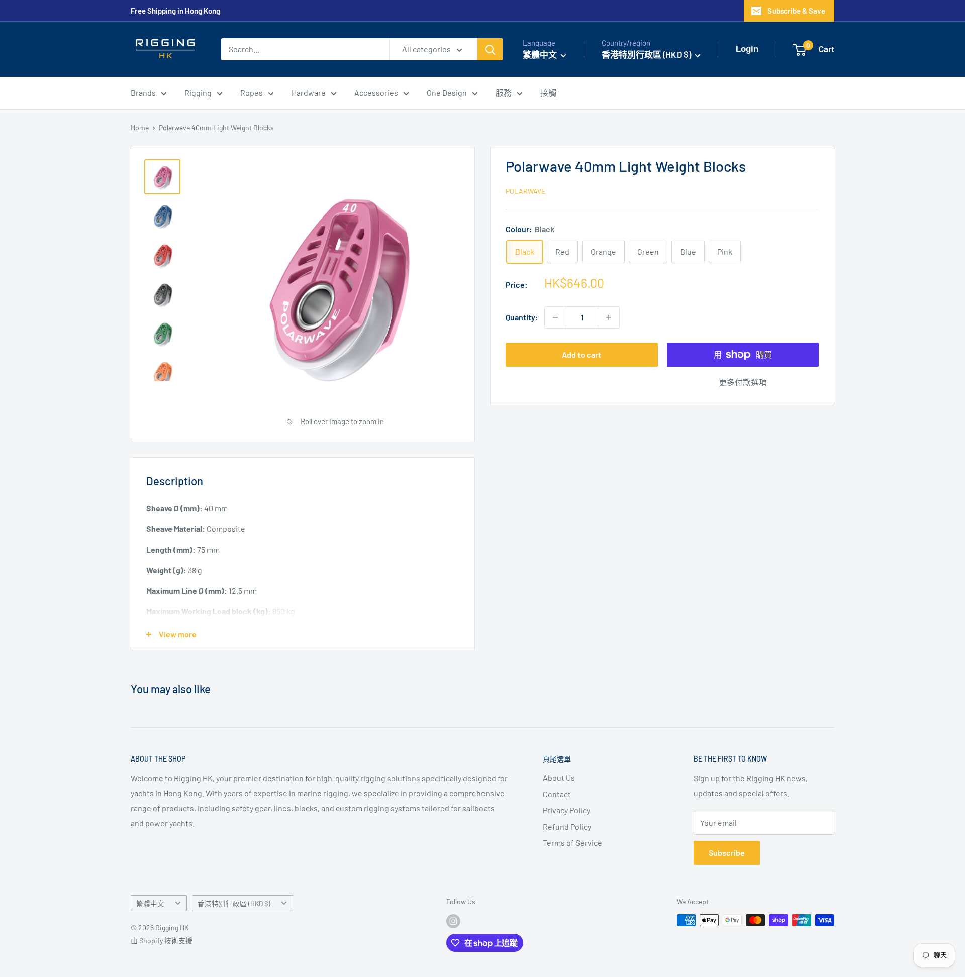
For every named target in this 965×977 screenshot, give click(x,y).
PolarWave (525, 191)
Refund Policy (567, 826)
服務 (504, 92)
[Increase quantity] (608, 317)
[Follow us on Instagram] (453, 921)
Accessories (376, 92)
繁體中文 (150, 903)
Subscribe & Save (796, 10)
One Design (447, 92)
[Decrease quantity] (555, 317)
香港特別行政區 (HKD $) (234, 903)
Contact (557, 794)
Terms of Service (572, 842)
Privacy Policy (566, 810)
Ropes (251, 92)
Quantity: (522, 317)
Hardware (309, 92)
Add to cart (581, 354)
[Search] (490, 49)
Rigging (198, 92)
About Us (559, 777)
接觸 (548, 92)
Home (140, 127)
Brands (143, 92)
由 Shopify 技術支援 (161, 940)
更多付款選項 (743, 382)
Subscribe (727, 852)
